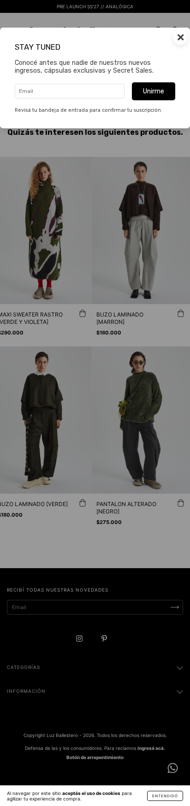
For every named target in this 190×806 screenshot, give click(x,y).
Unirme (153, 91)
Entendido (165, 796)
